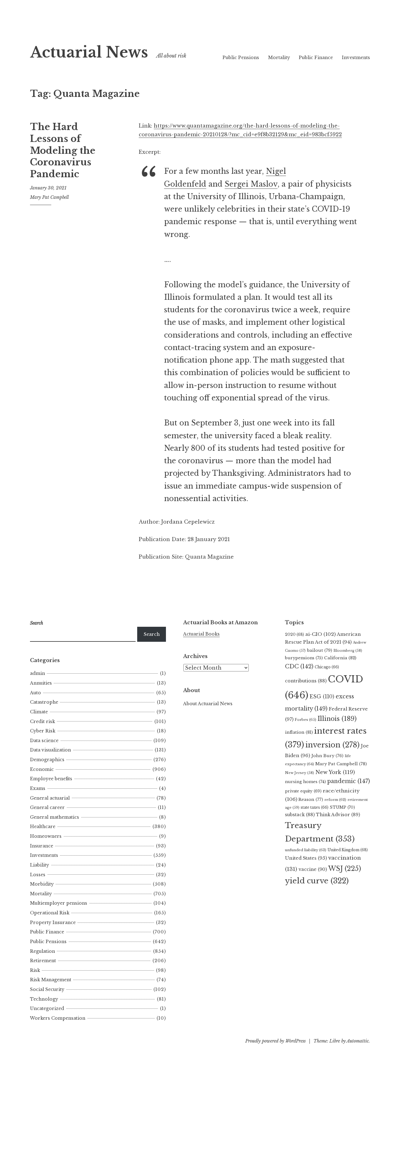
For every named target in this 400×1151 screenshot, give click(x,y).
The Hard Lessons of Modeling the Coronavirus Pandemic (62, 150)
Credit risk (42, 721)
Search (152, 634)
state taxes (314, 807)
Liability (39, 865)
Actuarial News (89, 52)
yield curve (317, 880)
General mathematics (54, 817)
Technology (44, 999)
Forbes (305, 719)
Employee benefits (51, 779)
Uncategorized (47, 1008)
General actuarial (50, 798)
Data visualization (50, 750)
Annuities (41, 683)
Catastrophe (44, 702)
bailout (319, 650)
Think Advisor (338, 814)
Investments (356, 57)
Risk (35, 970)
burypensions (304, 658)
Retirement (43, 960)
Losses (37, 874)
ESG (322, 697)
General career (47, 807)
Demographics (47, 759)
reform (335, 799)
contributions (306, 681)
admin (37, 673)
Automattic (358, 1041)
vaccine (312, 869)
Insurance (41, 846)
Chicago (327, 667)
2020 (294, 634)
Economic (42, 769)
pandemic (348, 781)
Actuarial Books (201, 634)
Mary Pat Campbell (49, 197)
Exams (37, 788)
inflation (299, 732)
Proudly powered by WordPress (275, 1041)
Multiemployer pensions (58, 903)
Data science (44, 740)
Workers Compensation (57, 1018)
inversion (332, 745)
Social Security (47, 989)
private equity (303, 791)
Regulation (42, 951)
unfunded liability (305, 850)
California (340, 658)
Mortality (279, 57)
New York (335, 772)
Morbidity (42, 884)
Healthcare (42, 826)
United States (306, 858)
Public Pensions (240, 57)
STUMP (342, 807)
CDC (299, 666)
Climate (39, 712)
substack (300, 814)
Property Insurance (53, 922)
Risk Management (50, 980)
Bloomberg (347, 650)
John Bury (327, 755)
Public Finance (316, 57)
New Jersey (299, 773)
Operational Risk (49, 913)
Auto (35, 693)
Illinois (337, 718)
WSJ (344, 868)
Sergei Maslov (251, 184)
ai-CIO (320, 634)
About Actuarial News (207, 703)
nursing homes (305, 781)
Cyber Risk (42, 731)
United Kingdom (348, 849)
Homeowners (46, 836)
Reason (310, 799)
